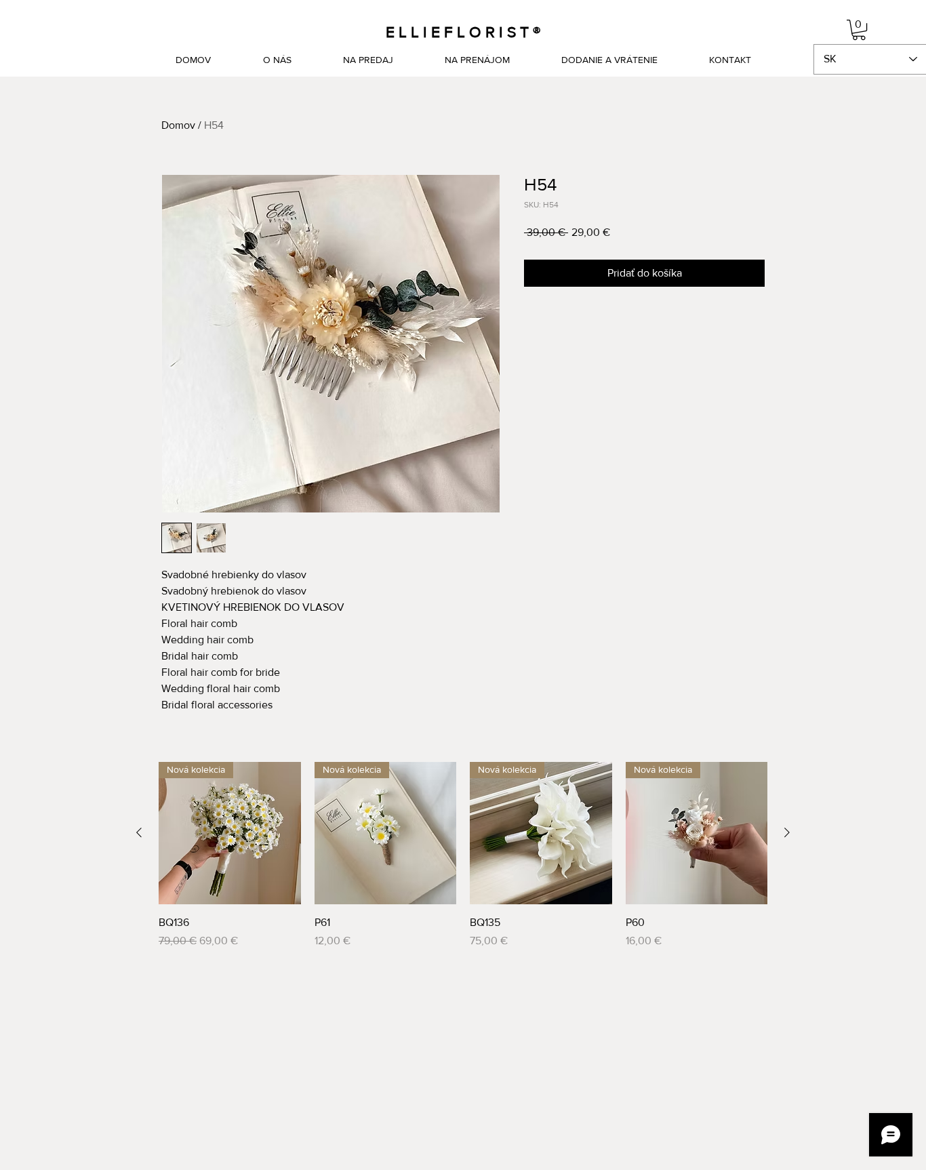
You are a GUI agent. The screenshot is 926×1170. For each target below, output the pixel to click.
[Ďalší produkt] (787, 832)
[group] (463, 855)
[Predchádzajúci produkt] (139, 832)
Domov (178, 125)
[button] (859, 30)
